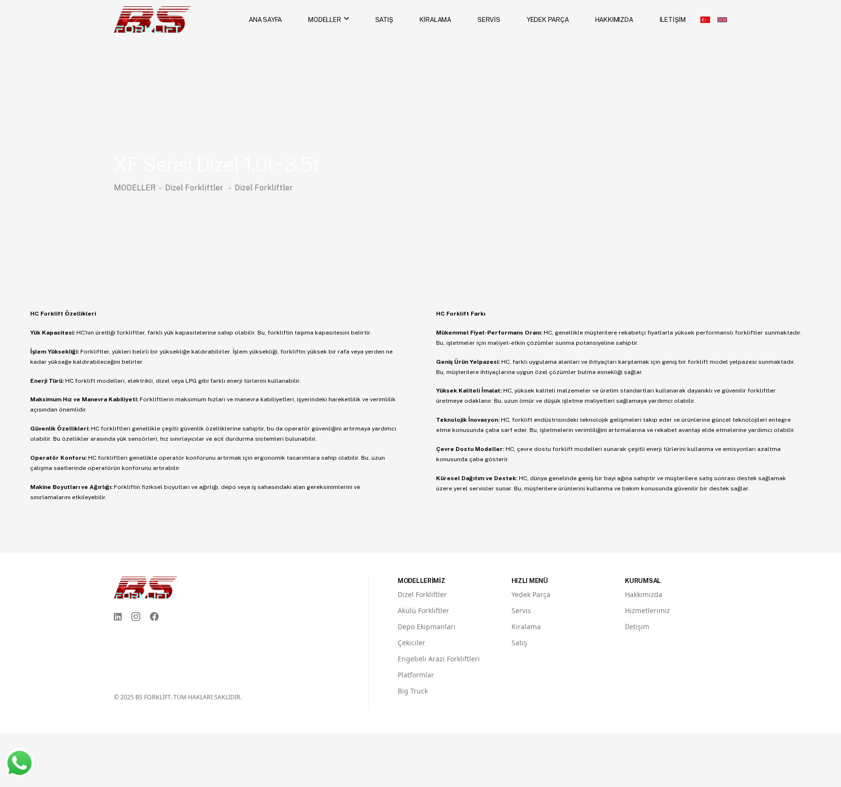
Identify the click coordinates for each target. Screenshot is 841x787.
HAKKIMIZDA (614, 19)
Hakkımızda (643, 594)
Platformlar (416, 674)
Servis (521, 610)
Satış (519, 642)
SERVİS (488, 19)
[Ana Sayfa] (152, 18)
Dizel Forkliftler (195, 187)
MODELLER (324, 19)
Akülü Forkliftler (423, 610)
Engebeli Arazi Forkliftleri (439, 658)
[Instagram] (135, 616)
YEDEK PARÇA (548, 19)
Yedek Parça (531, 594)
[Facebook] (154, 616)
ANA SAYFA (265, 19)
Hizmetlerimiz (647, 610)
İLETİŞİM (672, 19)
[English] (722, 19)
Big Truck (413, 690)
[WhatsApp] (19, 762)
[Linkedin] (118, 616)
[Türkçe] (705, 19)
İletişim (637, 626)
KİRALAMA (435, 19)
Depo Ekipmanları (427, 626)
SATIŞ (384, 19)
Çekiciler (411, 642)
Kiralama (526, 626)
